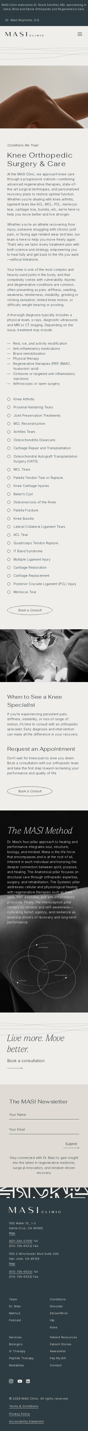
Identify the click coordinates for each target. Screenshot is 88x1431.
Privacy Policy (19, 1414)
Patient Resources (63, 1337)
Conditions (58, 1299)
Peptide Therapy (21, 1358)
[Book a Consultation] (15, 1068)
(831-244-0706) (20, 1241)
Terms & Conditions (24, 1406)
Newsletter (58, 1351)
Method (14, 1313)
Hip (52, 1320)
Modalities (16, 1365)
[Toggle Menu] (80, 34)
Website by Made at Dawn (28, 1284)
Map (12, 1233)
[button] (71, 1144)
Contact (56, 1365)
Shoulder (56, 1306)
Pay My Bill (58, 1358)
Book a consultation (25, 1060)
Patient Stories (61, 1344)
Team (13, 1299)
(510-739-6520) (20, 1271)
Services (15, 1337)
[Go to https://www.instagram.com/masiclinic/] (11, 1381)
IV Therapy (17, 1351)
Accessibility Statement (26, 1421)
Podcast (15, 1320)
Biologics (16, 1344)
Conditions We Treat (22, 145)
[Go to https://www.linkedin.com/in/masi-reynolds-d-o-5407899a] (28, 1381)
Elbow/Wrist (59, 1313)
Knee (54, 1327)
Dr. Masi (15, 1306)
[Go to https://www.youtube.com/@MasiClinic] (20, 1381)
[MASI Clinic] (24, 34)
